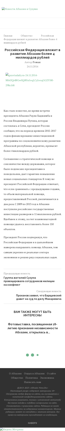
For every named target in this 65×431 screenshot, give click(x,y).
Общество (26, 35)
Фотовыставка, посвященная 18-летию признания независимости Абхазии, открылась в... (32, 328)
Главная (8, 35)
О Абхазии (15, 373)
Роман (37, 62)
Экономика (47, 377)
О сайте (51, 373)
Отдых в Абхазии (34, 373)
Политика (31, 377)
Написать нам (32, 382)
